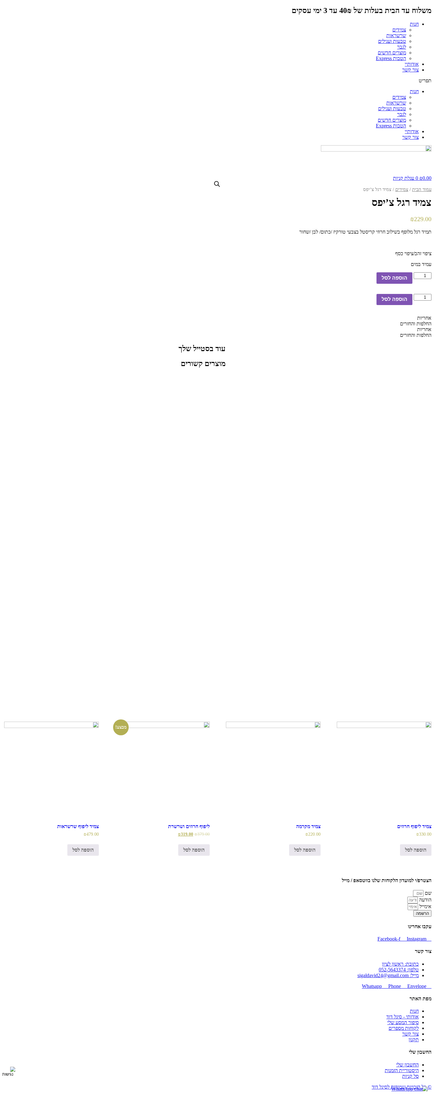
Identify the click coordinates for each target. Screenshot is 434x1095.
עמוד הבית (421, 189)
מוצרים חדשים (392, 52)
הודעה (424, 899)
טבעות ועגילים (392, 41)
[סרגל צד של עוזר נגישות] (7, 1071)
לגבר (401, 47)
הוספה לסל (394, 278)
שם (427, 893)
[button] (217, 81)
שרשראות (396, 35)
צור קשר (410, 69)
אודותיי (412, 64)
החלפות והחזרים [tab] (415, 323)
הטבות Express (391, 58)
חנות (414, 24)
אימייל (424, 906)
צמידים (399, 29)
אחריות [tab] (424, 318)
